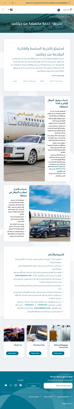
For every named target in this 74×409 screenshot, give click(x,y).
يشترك (33, 386)
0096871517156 (60, 169)
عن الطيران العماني (64, 396)
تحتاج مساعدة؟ (35, 396)
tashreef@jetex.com (58, 173)
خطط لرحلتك (50, 396)
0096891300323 (54, 166)
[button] (9, 3)
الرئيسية (68, 17)
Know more (12, 353)
